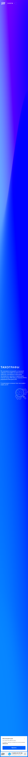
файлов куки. (5, 743)
